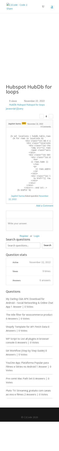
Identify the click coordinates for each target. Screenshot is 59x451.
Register (24, 236)
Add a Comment (44, 205)
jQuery (19, 108)
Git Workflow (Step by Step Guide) (25, 350)
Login (36, 236)
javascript (11, 108)
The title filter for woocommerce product (29, 314)
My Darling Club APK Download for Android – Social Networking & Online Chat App (29, 302)
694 (23, 123)
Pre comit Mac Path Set (19, 378)
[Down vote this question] (51, 116)
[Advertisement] (29, 44)
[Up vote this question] (41, 116)
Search (47, 245)
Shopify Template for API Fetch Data (26, 326)
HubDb (12, 105)
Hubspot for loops (35, 105)
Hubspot (21, 105)
